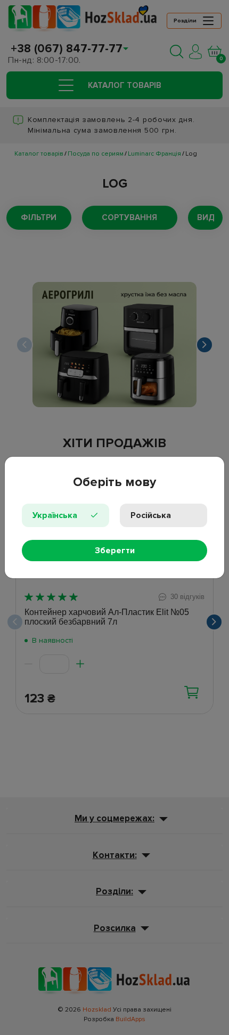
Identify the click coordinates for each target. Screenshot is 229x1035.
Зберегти (115, 550)
